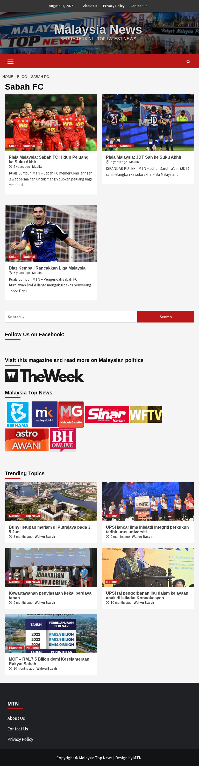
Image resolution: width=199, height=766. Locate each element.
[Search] (188, 62)
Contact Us (139, 5)
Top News (33, 516)
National (29, 146)
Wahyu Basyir (45, 537)
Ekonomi (15, 648)
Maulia (37, 167)
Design (121, 757)
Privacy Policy (114, 5)
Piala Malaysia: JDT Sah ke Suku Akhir (143, 157)
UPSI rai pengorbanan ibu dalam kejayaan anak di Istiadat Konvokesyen (147, 595)
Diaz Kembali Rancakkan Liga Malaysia (47, 268)
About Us (90, 5)
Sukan (13, 146)
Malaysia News (98, 29)
